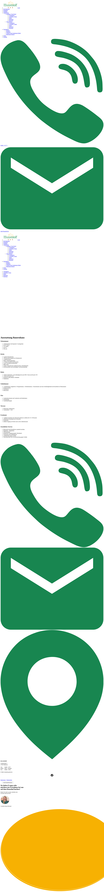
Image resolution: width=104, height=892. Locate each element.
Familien (5, 11)
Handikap (5, 10)
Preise (10, 18)
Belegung (11, 19)
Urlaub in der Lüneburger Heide (13, 33)
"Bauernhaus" (9, 21)
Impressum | (3, 780)
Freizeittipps (6, 29)
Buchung (11, 20)
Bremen (8, 30)
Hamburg (8, 32)
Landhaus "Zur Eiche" (11, 14)
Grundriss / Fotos (13, 16)
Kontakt (5, 37)
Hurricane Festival (10, 34)
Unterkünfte (6, 12)
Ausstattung (11, 15)
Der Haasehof (6, 9)
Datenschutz (9, 780)
